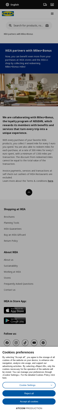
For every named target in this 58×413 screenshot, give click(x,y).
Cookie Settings (27, 385)
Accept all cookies (29, 401)
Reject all (29, 393)
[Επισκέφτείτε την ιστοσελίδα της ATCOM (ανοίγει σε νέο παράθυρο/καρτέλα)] (29, 408)
